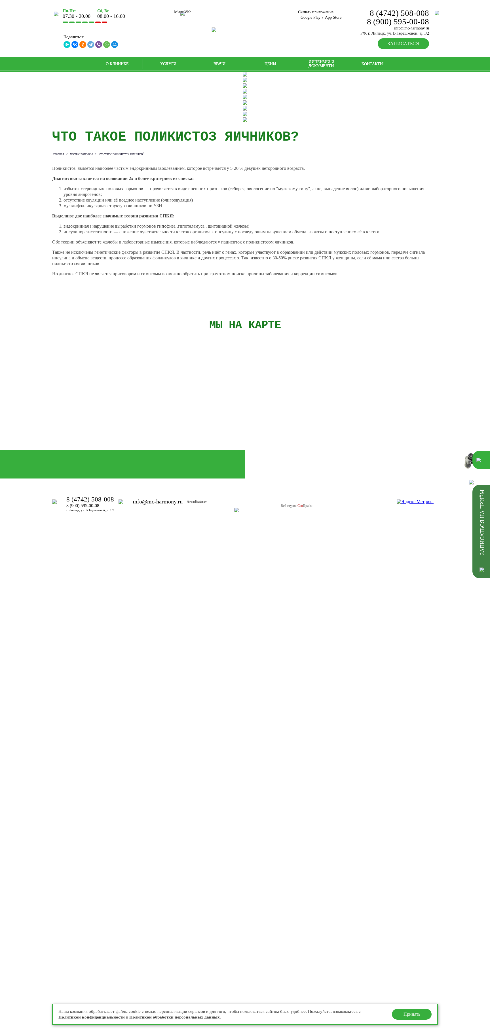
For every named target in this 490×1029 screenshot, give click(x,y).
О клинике (117, 64)
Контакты (372, 64)
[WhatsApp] (106, 44)
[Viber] (98, 44)
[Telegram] (90, 44)
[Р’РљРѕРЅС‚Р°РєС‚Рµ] (74, 44)
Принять (412, 1014)
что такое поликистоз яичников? (121, 154)
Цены (270, 64)
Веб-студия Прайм (296, 506)
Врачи (219, 64)
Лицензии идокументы (321, 64)
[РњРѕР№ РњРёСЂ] (114, 44)
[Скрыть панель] (472, 482)
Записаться (403, 43)
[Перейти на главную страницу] (245, 29)
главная (58, 154)
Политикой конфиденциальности (91, 1017)
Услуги (168, 64)
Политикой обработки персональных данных (174, 1017)
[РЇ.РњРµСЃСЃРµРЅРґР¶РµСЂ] (67, 44)
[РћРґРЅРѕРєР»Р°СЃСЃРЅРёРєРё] (82, 44)
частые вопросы (81, 154)
